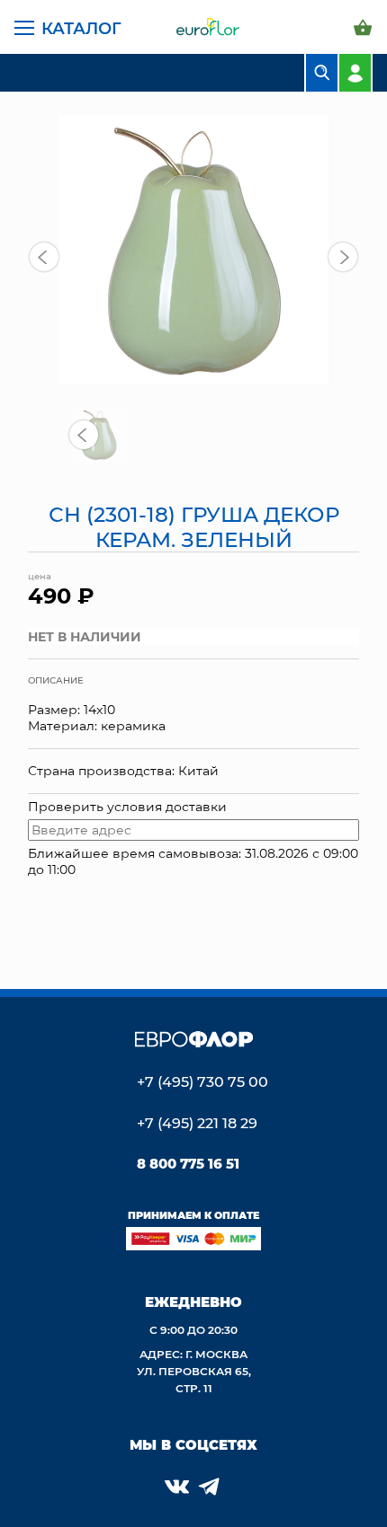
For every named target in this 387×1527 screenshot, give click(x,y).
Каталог (81, 28)
